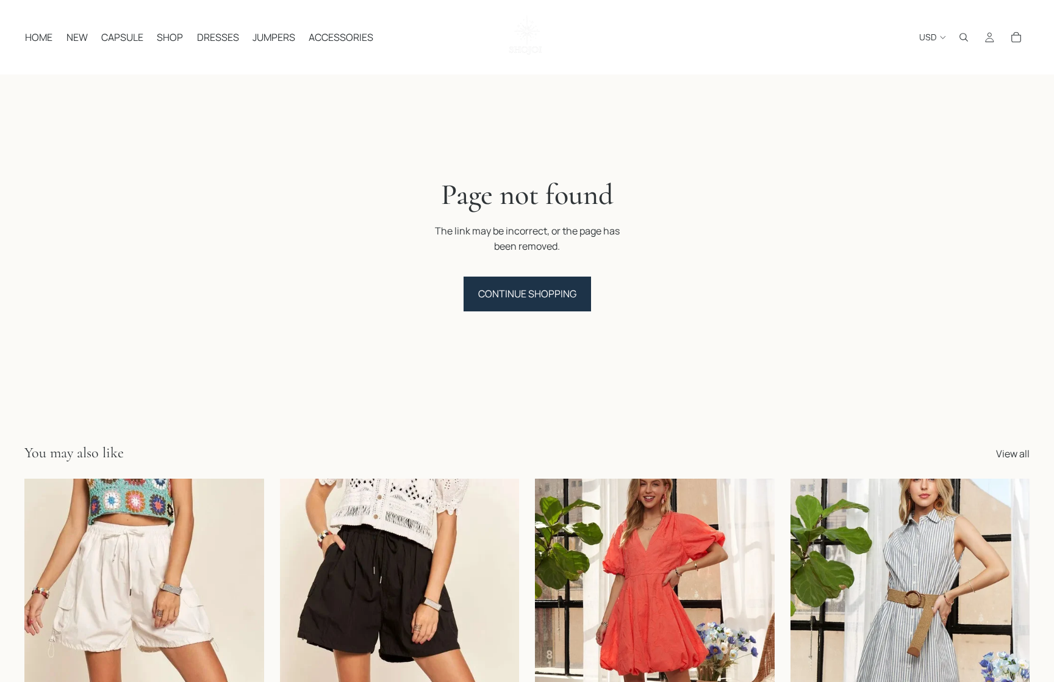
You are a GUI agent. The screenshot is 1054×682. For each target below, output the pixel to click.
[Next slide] (246, 628)
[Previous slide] (42, 628)
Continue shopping (527, 293)
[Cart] (1016, 37)
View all (1013, 453)
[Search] (963, 37)
